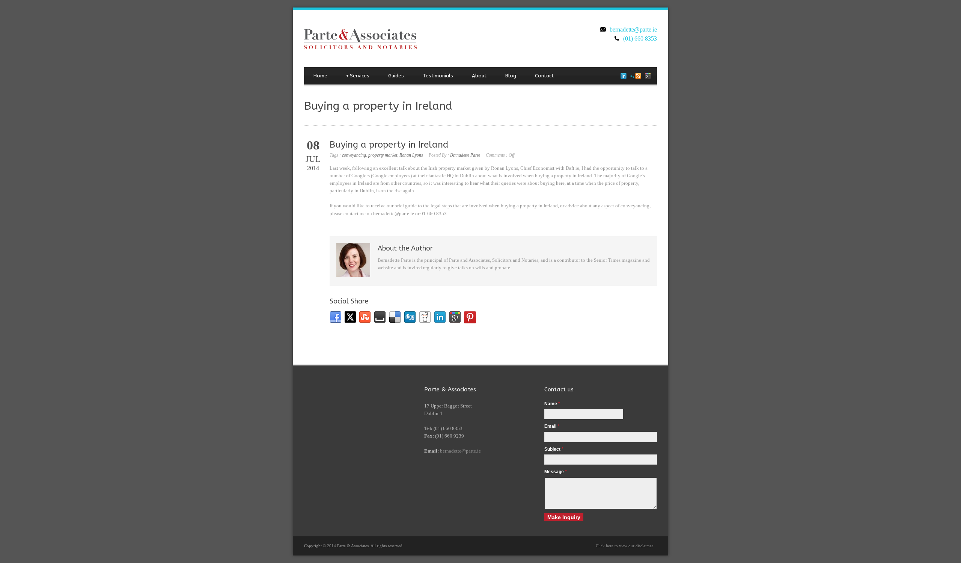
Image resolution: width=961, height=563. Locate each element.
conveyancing (354, 155)
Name (552, 403)
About (479, 75)
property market (382, 155)
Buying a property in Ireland (389, 144)
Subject (553, 449)
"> (632, 77)
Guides (396, 75)
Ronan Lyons (411, 155)
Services (357, 75)
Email (551, 426)
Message (555, 471)
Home (320, 75)
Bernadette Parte (465, 155)
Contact (544, 75)
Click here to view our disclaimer (624, 545)
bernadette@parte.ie (633, 29)
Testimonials (438, 75)
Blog (510, 75)
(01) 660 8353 (640, 38)
